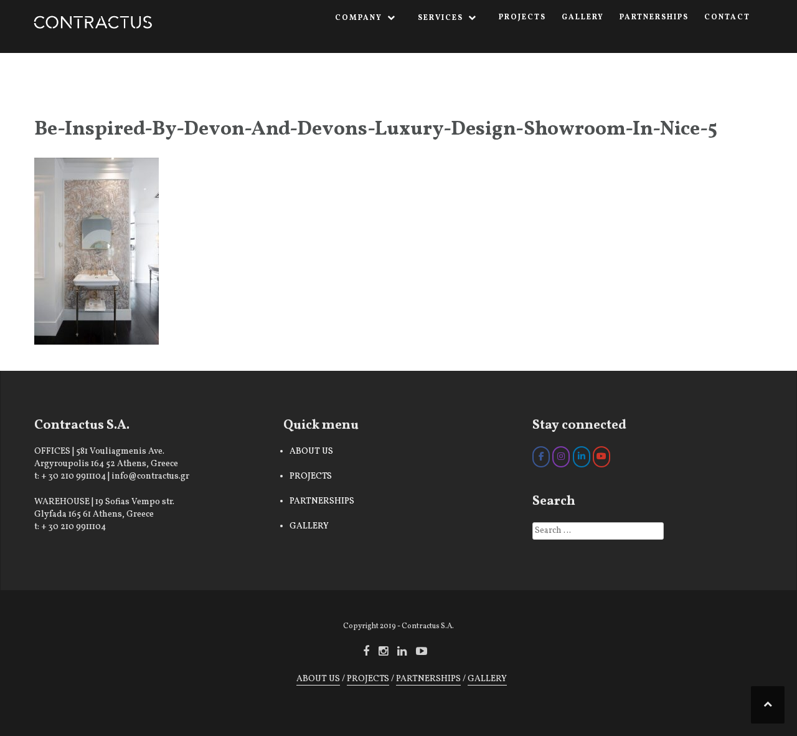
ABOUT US (311, 451)
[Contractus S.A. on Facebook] (541, 456)
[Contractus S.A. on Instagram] (561, 456)
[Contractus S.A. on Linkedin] (581, 456)
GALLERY (583, 17)
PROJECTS (522, 17)
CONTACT (727, 17)
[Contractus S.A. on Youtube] (601, 456)
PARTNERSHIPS (654, 17)
